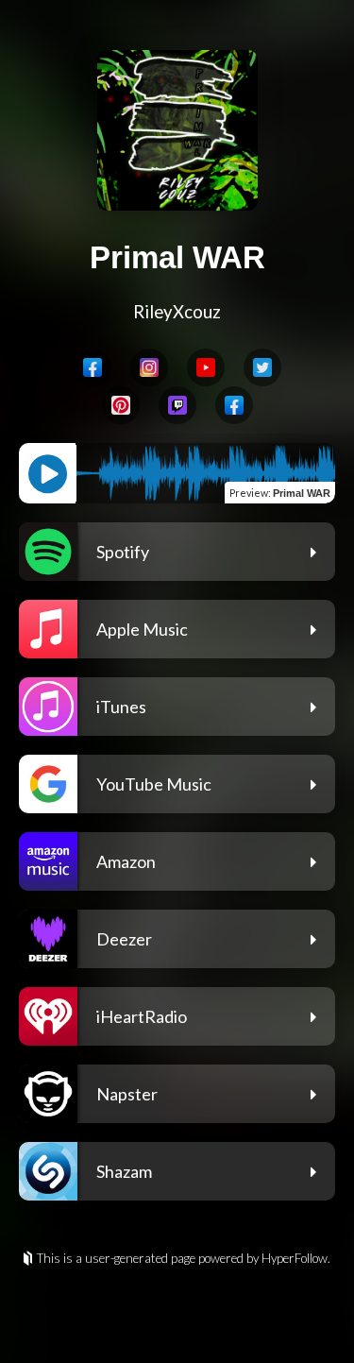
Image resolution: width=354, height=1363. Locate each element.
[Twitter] (262, 367)
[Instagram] (149, 367)
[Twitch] (177, 405)
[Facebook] (92, 367)
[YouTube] (206, 367)
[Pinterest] (121, 405)
